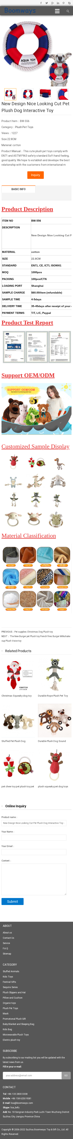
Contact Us (8, 938)
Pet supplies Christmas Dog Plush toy (33, 631)
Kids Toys (8, 976)
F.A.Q (5, 948)
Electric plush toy (11, 1040)
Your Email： (8, 846)
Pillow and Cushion (12, 997)
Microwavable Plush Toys (16, 1034)
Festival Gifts (9, 982)
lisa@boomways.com (22, 1103)
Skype (69, 3)
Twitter (46, 3)
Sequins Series (10, 987)
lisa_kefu (14, 1107)
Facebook (41, 3)
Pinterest (63, 3)
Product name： (9, 817)
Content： (6, 860)
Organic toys (9, 1003)
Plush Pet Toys (24, 127)
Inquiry (35, 175)
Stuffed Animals (11, 971)
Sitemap (7, 953)
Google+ (52, 3)
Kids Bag (7, 1029)
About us (7, 932)
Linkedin (58, 3)
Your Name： (8, 831)
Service (6, 943)
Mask (5, 1013)
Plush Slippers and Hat (14, 992)
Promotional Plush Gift (14, 1019)
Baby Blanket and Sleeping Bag (18, 1024)
